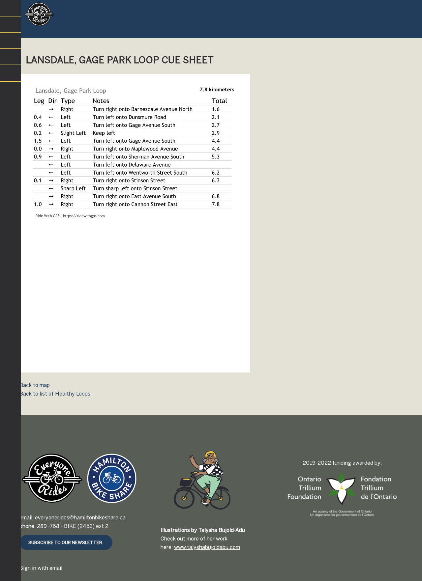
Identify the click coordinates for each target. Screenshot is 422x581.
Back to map (34, 385)
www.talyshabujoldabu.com (207, 547)
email (55, 568)
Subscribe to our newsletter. (65, 542)
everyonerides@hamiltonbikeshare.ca (80, 517)
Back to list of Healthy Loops (54, 394)
